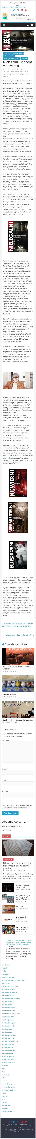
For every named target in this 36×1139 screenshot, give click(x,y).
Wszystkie (24, 58)
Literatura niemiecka (8, 1026)
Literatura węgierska (8, 1050)
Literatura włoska (7, 1053)
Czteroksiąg (7, 53)
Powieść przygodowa (8, 1090)
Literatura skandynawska (10, 1041)
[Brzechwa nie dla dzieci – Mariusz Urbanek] (18, 649)
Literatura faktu (7, 1004)
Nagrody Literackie (8, 1059)
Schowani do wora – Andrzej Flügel (22, 886)
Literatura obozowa (8, 1029)
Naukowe (5, 1066)
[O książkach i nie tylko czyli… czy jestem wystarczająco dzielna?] (8, 895)
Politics (4, 1078)
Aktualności (5, 965)
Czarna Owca (8, 458)
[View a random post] (32, 25)
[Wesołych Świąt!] (18, 676)
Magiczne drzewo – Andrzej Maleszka (22, 928)
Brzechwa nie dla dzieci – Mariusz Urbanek (17, 667)
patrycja (21, 69)
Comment (6, 740)
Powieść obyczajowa (8, 1087)
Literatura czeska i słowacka (11, 998)
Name (4, 769)
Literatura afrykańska (8, 989)
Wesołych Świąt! (9, 694)
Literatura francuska (8, 1008)
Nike (3, 1069)
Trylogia (4, 1102)
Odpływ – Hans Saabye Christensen (18, 720)
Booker (4, 971)
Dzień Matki (19, 907)
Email (4, 780)
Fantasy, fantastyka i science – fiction (14, 980)
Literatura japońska (8, 1020)
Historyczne (5, 983)
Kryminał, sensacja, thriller (10, 986)
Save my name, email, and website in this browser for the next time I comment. (17, 806)
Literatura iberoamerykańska (11, 1014)
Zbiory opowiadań (7, 1111)
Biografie (5, 968)
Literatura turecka (7, 1047)
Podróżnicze (6, 1075)
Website (5, 791)
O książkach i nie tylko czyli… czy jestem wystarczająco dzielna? (23, 897)
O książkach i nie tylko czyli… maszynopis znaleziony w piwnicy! (18, 865)
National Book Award (9, 1062)
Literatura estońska (8, 1001)
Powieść (11, 58)
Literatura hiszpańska (9, 1011)
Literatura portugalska (9, 1035)
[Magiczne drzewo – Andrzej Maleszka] (8, 926)
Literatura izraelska (8, 1017)
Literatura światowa (8, 1044)
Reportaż (5, 1096)
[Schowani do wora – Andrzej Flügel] (8, 884)
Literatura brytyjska (8, 995)
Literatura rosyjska (8, 1038)
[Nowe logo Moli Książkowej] (8, 916)
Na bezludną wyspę (8, 1056)
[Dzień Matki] (8, 906)
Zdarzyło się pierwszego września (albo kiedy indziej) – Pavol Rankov (17, 624)
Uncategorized (8, 859)
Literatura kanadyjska (9, 1023)
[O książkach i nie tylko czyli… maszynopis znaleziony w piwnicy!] (18, 840)
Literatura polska (7, 1032)
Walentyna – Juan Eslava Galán (20, 635)
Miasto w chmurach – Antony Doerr (13, 7)
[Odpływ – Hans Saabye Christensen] (18, 702)
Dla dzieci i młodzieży (9, 977)
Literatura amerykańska (9, 992)
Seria (17, 58)
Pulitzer (4, 1093)
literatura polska (17, 71)
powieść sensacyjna (16, 74)
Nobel (4, 1072)
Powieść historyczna (8, 1084)
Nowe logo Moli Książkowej (21, 918)
